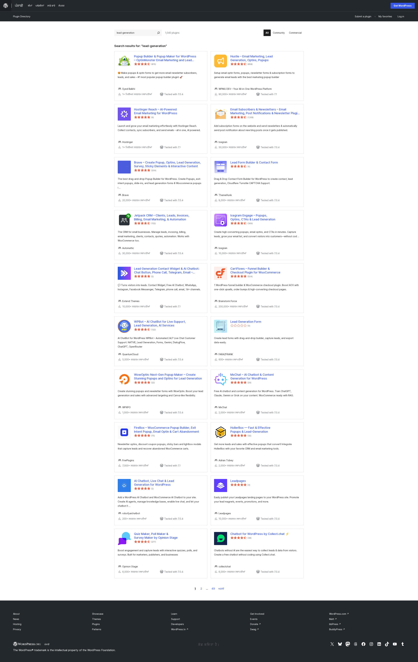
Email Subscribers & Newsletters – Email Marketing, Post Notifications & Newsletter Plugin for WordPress (264, 111)
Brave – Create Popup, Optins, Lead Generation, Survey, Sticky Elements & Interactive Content (167, 164)
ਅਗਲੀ (221, 588)
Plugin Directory (21, 16)
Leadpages (238, 481)
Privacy (17, 629)
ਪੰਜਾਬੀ (46, 644)
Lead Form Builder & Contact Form (254, 162)
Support (175, 619)
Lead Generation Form (245, 321)
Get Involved (257, 613)
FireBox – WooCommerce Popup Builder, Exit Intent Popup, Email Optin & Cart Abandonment (166, 429)
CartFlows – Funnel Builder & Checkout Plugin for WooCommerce (255, 270)
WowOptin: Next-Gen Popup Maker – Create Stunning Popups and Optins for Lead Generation (168, 376)
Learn (174, 613)
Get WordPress (403, 5)
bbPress (335, 624)
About (16, 613)
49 (213, 588)
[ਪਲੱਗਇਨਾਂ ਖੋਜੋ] (158, 33)
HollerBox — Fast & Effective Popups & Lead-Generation (250, 429)
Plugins (96, 624)
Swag (254, 629)
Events (253, 619)
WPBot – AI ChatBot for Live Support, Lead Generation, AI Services (160, 323)
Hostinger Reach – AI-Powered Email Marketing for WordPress (155, 111)
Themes (96, 619)
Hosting (17, 624)
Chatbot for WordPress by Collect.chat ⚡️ (259, 534)
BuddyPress (337, 629)
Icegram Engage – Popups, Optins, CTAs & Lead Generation (252, 217)
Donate (255, 624)
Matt (333, 619)
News (16, 619)
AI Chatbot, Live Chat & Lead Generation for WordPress (154, 482)
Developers (177, 624)
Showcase (97, 613)
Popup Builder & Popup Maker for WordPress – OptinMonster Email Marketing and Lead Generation (165, 58)
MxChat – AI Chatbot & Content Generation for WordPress (252, 376)
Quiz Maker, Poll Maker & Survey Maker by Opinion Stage (156, 535)
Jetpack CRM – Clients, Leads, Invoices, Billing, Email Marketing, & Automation (161, 217)
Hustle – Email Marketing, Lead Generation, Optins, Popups (251, 58)
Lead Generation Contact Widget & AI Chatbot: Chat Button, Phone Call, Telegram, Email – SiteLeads (166, 270)
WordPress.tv (179, 629)
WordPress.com (339, 613)
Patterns (96, 629)
